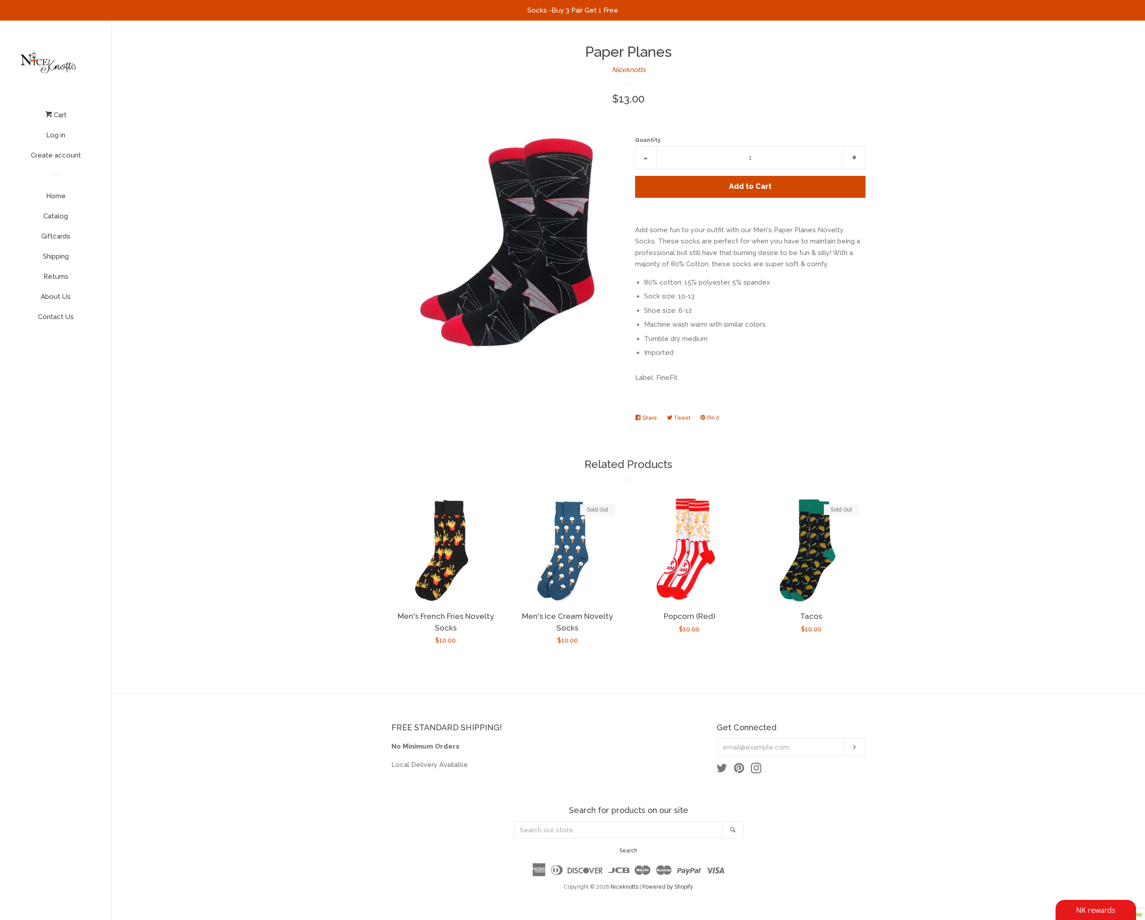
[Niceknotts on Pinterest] (739, 770)
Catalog (55, 216)
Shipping (56, 256)
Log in (55, 135)
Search (628, 851)
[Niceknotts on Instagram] (756, 770)
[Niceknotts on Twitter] (722, 770)
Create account (56, 155)
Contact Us (56, 317)
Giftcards (55, 236)
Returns (55, 277)
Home (56, 196)
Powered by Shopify (667, 887)
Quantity (648, 140)
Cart (59, 115)
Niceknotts (628, 70)
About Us (56, 297)
